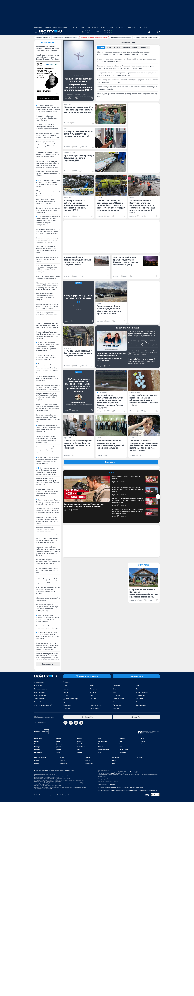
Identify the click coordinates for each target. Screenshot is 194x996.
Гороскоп (110, 27)
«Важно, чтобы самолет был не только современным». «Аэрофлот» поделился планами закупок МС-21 (78, 84)
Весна (65, 692)
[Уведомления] (153, 32)
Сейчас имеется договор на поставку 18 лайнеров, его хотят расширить (78, 96)
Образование (94, 708)
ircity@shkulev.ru (56, 785)
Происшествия (118, 699)
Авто (65, 686)
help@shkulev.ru (47, 788)
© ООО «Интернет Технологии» (66, 795)
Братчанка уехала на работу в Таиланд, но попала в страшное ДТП (79, 158)
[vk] (71, 723)
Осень (115, 692)
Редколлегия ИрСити (127, 328)
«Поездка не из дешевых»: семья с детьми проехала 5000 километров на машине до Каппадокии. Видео (127, 511)
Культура (93, 692)
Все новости (39, 27)
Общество (116, 686)
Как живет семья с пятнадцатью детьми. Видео (127, 478)
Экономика (140, 702)
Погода (82, 27)
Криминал (93, 689)
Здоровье (66, 708)
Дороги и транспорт (70, 699)
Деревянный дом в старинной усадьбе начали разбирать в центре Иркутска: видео (77, 261)
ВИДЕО (111, 473)
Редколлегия (132, 27)
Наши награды (39, 692)
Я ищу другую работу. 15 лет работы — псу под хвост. (78, 296)
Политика (116, 695)
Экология (139, 699)
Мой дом (93, 699)
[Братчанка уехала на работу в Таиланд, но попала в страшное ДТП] (110, 162)
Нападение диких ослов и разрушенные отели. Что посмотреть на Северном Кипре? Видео (128, 489)
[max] (76, 723)
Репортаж (143, 565)
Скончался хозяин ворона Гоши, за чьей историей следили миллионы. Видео (84, 505)
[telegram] (65, 723)
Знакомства (73, 27)
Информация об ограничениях (107, 779)
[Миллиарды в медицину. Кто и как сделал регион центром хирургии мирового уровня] (110, 114)
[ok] (81, 723)
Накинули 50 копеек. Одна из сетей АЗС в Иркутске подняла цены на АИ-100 (78, 133)
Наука (92, 702)
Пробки (97, 32)
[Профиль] (158, 32)
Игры (146, 27)
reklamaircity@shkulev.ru (135, 772)
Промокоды (62, 27)
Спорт (138, 689)
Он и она (116, 689)
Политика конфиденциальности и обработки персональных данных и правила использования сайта (127, 790)
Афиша (102, 27)
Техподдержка (39, 699)
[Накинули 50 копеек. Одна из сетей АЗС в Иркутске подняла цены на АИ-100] (110, 138)
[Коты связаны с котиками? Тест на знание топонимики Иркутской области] (78, 336)
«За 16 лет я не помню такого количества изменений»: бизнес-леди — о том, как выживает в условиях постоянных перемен (78, 385)
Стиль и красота (142, 692)
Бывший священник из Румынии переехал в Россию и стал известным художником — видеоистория (128, 500)
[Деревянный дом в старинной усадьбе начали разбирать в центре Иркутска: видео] (101, 261)
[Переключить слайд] (158, 496)
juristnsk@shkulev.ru (80, 787)
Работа (115, 702)
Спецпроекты (141, 705)
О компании (38, 686)
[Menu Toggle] (35, 32)
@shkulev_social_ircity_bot (117, 773)
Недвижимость (51, 27)
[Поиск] (148, 32)
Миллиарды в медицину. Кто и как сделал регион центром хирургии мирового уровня (78, 109)
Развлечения (117, 705)
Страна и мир (140, 695)
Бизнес (66, 689)
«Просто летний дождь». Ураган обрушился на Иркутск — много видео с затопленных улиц (125, 261)
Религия (116, 708)
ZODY (140, 27)
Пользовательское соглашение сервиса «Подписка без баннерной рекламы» (120, 787)
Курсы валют (120, 27)
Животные (67, 705)
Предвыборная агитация (43, 702)
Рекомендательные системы (106, 784)
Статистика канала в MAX (43, 705)
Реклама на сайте (40, 689)
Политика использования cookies (108, 782)
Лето (91, 695)
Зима (92, 686)
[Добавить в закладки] (92, 98)
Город (65, 695)
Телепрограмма (93, 27)
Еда (64, 702)
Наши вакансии (40, 695)
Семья (138, 686)
